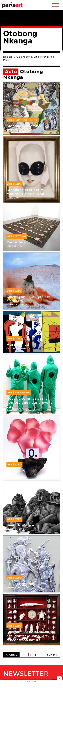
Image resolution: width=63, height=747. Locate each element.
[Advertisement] (31, 714)
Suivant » (53, 654)
